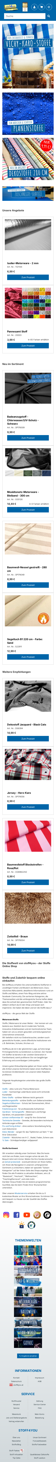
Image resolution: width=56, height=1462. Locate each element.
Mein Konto (39, 1414)
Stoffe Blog (16, 1444)
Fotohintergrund (9, 1109)
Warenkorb (16, 1414)
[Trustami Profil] (31, 1225)
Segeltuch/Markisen (11, 1103)
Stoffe (5, 1089)
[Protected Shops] (37, 1215)
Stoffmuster (16, 1401)
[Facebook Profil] (16, 1215)
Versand (16, 1404)
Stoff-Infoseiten (16, 1454)
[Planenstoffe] (28, 114)
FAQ (39, 1408)
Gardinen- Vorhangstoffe (13, 1112)
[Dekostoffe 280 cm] (28, 159)
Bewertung (39, 1418)
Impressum (39, 1378)
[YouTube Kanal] (27, 1215)
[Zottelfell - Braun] (28, 912)
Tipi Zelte (16, 1458)
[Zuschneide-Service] (28, 193)
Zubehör (6, 1137)
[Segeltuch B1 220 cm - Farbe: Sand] (28, 614)
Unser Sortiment (39, 1437)
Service (16, 1408)
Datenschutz (16, 1381)
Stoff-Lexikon (39, 1458)
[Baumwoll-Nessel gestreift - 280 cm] (28, 542)
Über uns (16, 1437)
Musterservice (21, 1193)
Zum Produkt (28, 277)
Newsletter (16, 1441)
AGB (39, 1381)
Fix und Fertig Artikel (11, 1126)
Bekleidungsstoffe (10, 1100)
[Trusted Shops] (47, 1215)
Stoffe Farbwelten (39, 1444)
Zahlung (39, 1401)
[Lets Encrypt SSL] (21, 1225)
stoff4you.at (18, 1385)
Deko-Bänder (8, 1132)
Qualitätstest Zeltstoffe (39, 1454)
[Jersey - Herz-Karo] (28, 768)
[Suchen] (48, 16)
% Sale (5, 1140)
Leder (4, 1092)
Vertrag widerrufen (16, 1421)
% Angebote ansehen (28, 1356)
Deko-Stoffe (7, 1097)
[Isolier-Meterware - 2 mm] (28, 238)
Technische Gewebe (11, 1120)
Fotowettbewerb (39, 1441)
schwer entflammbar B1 (12, 1117)
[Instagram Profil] (6, 1215)
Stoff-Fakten (14, 1450)
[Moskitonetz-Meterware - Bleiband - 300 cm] (28, 467)
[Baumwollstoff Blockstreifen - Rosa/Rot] (28, 840)
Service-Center (40, 1404)
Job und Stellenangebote (16, 1418)
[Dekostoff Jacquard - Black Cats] (28, 700)
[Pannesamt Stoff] (28, 307)
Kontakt (16, 1378)
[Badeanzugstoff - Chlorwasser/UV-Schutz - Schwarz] (28, 392)
